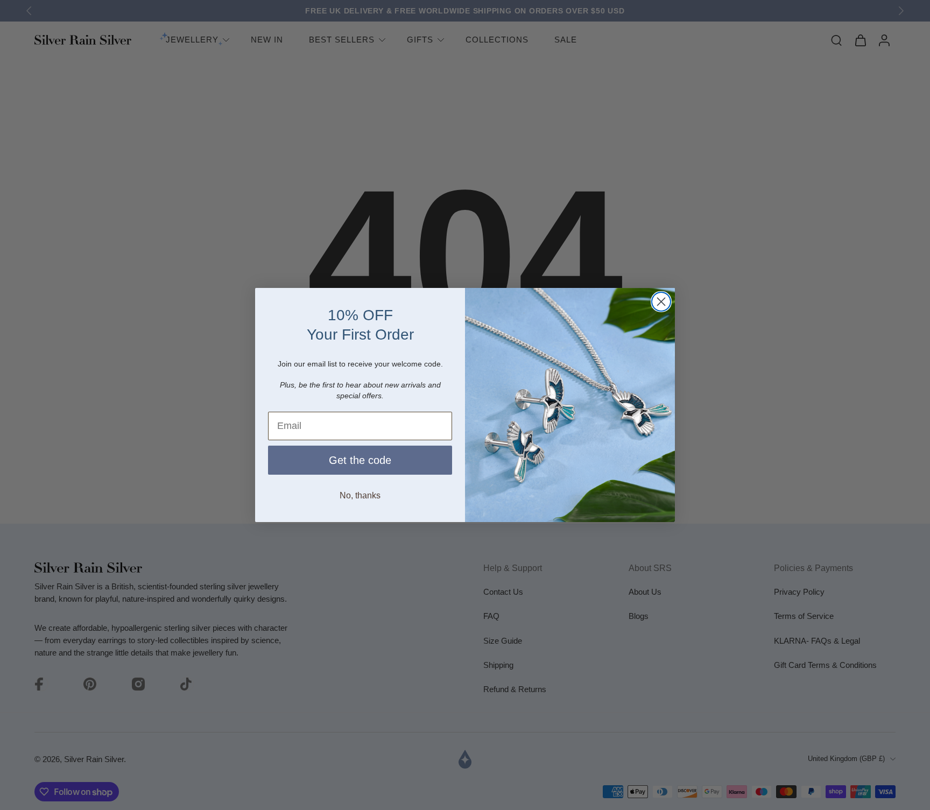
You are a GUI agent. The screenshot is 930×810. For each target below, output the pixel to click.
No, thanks (360, 495)
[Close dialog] (661, 301)
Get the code (360, 460)
